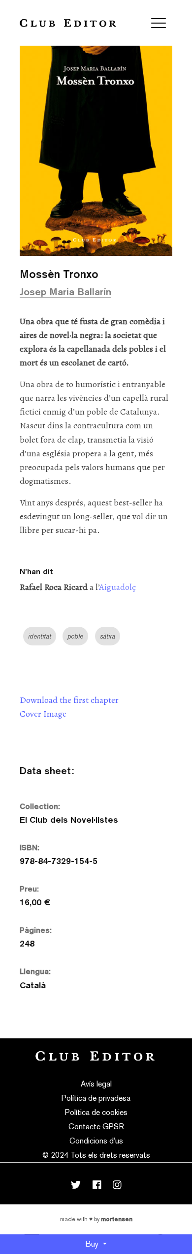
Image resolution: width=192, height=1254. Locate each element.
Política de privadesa (96, 1098)
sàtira (107, 636)
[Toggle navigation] (158, 23)
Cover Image (43, 714)
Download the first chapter (69, 700)
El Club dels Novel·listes (69, 819)
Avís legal (96, 1083)
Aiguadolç (117, 587)
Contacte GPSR (96, 1126)
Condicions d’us (96, 1140)
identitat (39, 636)
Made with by (96, 1219)
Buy (92, 1244)
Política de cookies (96, 1112)
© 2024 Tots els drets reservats (96, 1155)
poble (75, 636)
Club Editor (68, 23)
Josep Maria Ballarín (65, 291)
